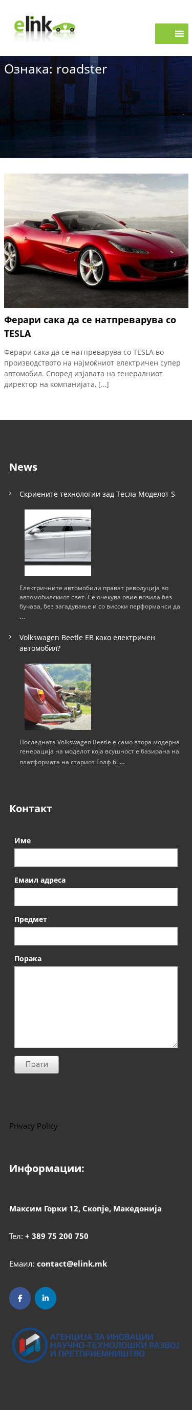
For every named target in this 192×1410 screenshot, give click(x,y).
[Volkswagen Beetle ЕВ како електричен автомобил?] (57, 697)
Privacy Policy (33, 1126)
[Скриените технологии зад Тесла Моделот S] (57, 542)
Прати (36, 1064)
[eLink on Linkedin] (45, 1298)
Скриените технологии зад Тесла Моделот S (97, 494)
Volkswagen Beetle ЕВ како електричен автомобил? (87, 643)
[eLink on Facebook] (20, 1298)
